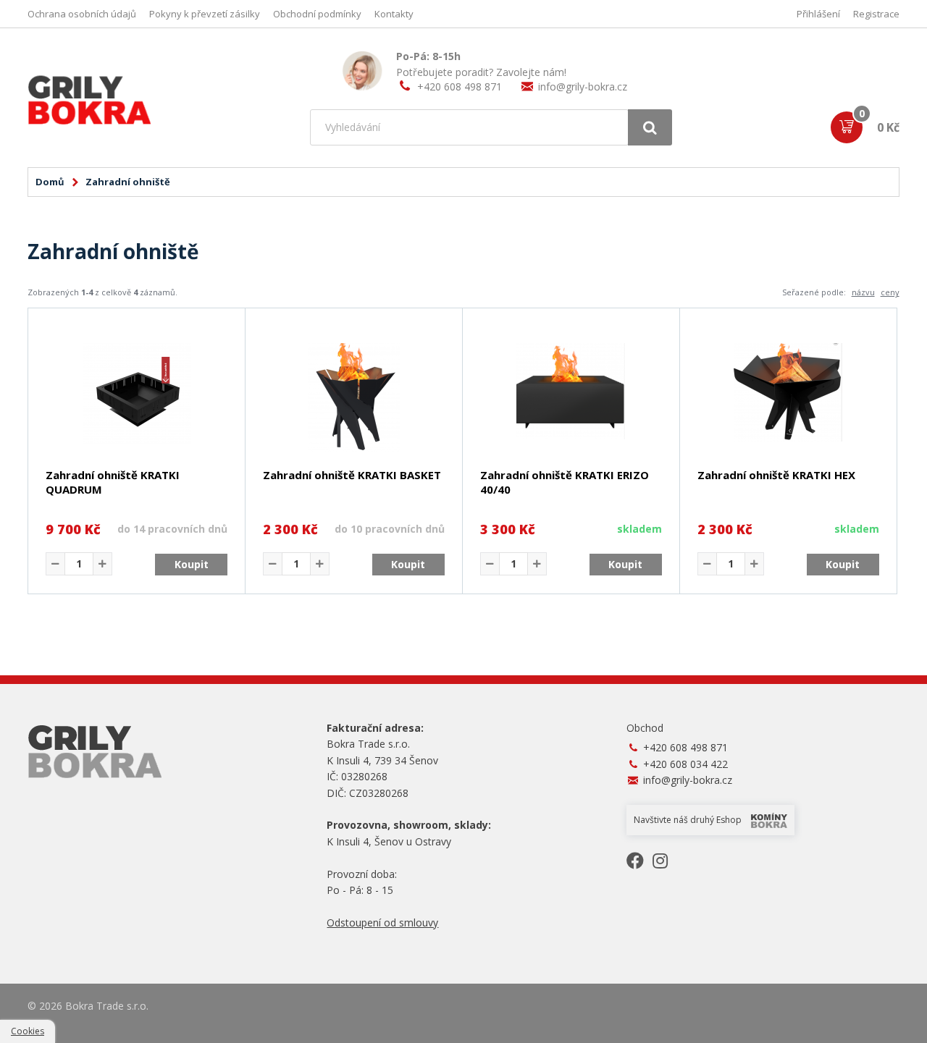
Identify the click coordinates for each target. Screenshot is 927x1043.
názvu (863, 292)
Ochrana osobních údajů (82, 13)
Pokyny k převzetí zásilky (204, 13)
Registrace (876, 13)
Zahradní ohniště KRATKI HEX (776, 475)
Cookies (27, 1031)
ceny (890, 292)
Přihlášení (818, 13)
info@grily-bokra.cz (582, 86)
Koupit (192, 564)
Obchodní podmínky (317, 13)
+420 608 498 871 (459, 86)
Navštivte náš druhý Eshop (689, 820)
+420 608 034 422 (685, 764)
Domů (49, 181)
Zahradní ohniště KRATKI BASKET (352, 475)
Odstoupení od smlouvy (382, 922)
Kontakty (394, 13)
